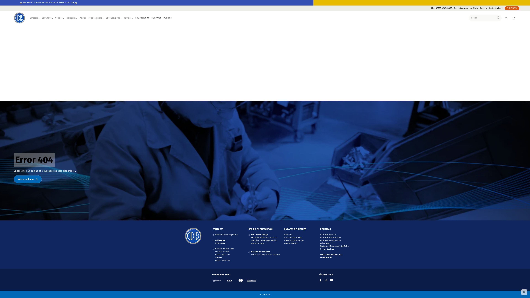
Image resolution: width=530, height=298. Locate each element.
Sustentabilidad (496, 8)
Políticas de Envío (328, 235)
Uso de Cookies (327, 249)
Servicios (127, 18)
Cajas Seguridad (95, 18)
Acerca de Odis (290, 243)
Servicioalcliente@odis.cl (226, 235)
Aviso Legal (325, 243)
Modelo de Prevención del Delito (335, 246)
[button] (35, 18)
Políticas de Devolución (330, 240)
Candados (34, 18)
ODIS (268, 294)
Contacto (483, 8)
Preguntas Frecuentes (294, 240)
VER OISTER (512, 8)
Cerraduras (46, 18)
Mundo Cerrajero (461, 8)
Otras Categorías (113, 18)
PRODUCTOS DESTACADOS (441, 8)
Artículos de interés (293, 237)
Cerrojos (59, 18)
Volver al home (26, 179)
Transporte (71, 18)
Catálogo (474, 8)
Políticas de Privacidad (330, 237)
